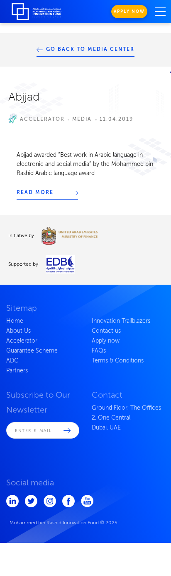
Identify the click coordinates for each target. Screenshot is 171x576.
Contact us (106, 331)
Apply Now (129, 12)
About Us (18, 331)
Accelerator (21, 341)
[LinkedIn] (9, 501)
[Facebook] (65, 501)
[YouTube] (84, 501)
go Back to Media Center (90, 49)
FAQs (99, 351)
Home (14, 321)
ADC (12, 361)
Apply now (106, 341)
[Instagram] (46, 501)
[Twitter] (28, 501)
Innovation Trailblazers (121, 321)
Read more (35, 192)
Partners (17, 371)
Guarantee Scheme (32, 351)
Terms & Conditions (118, 361)
